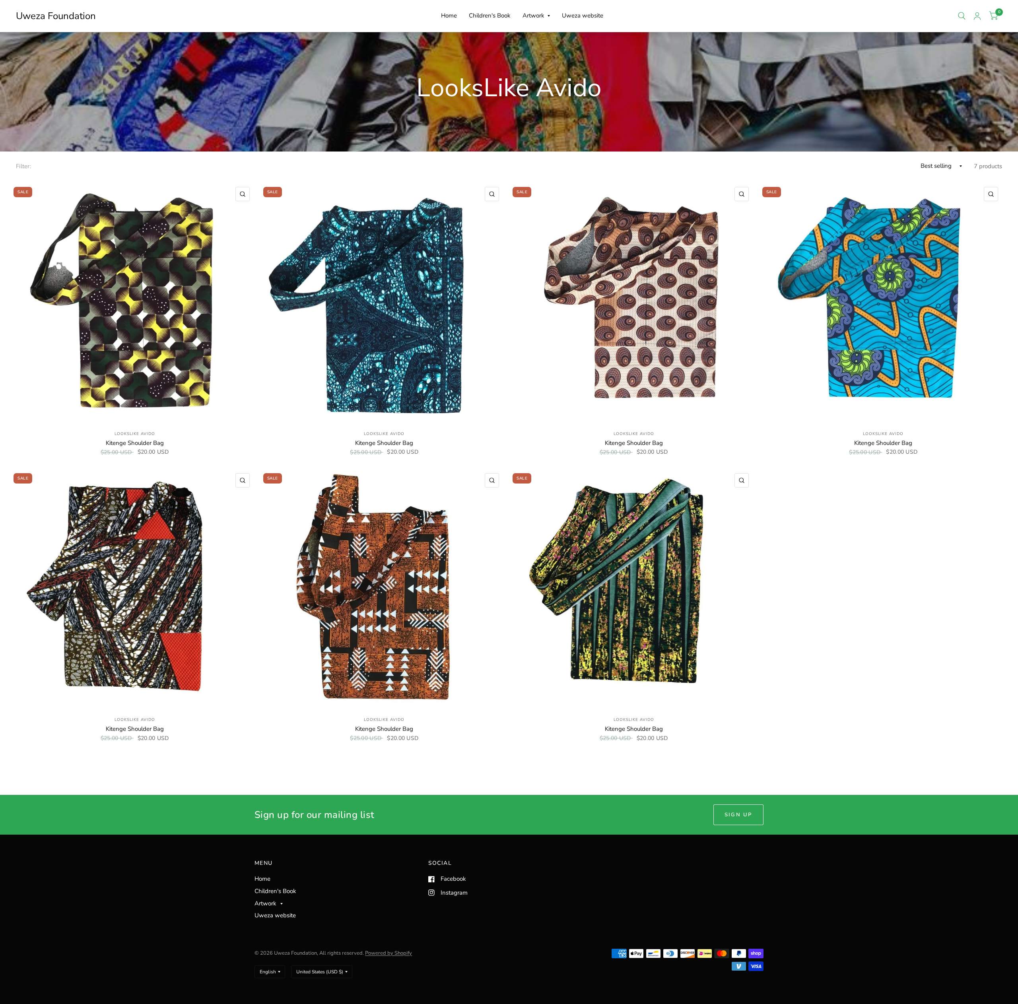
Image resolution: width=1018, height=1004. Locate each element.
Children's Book (490, 15)
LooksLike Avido (135, 434)
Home (449, 15)
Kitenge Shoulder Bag (135, 443)
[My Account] (977, 16)
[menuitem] (449, 16)
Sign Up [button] (738, 814)
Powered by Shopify (388, 953)
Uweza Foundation (56, 16)
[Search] (961, 16)
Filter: (23, 166)
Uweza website (582, 15)
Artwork (533, 15)
